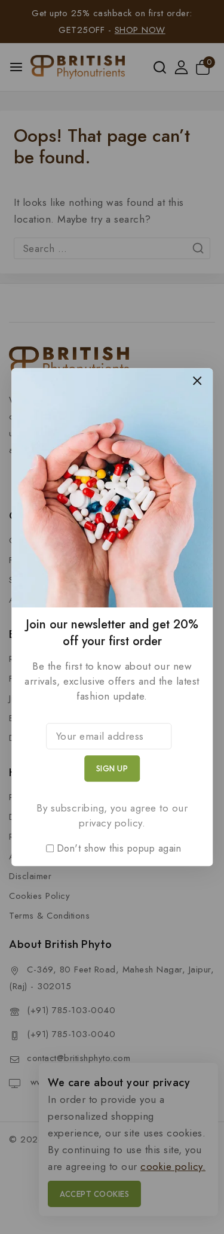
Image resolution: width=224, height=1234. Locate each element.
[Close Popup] (197, 380)
